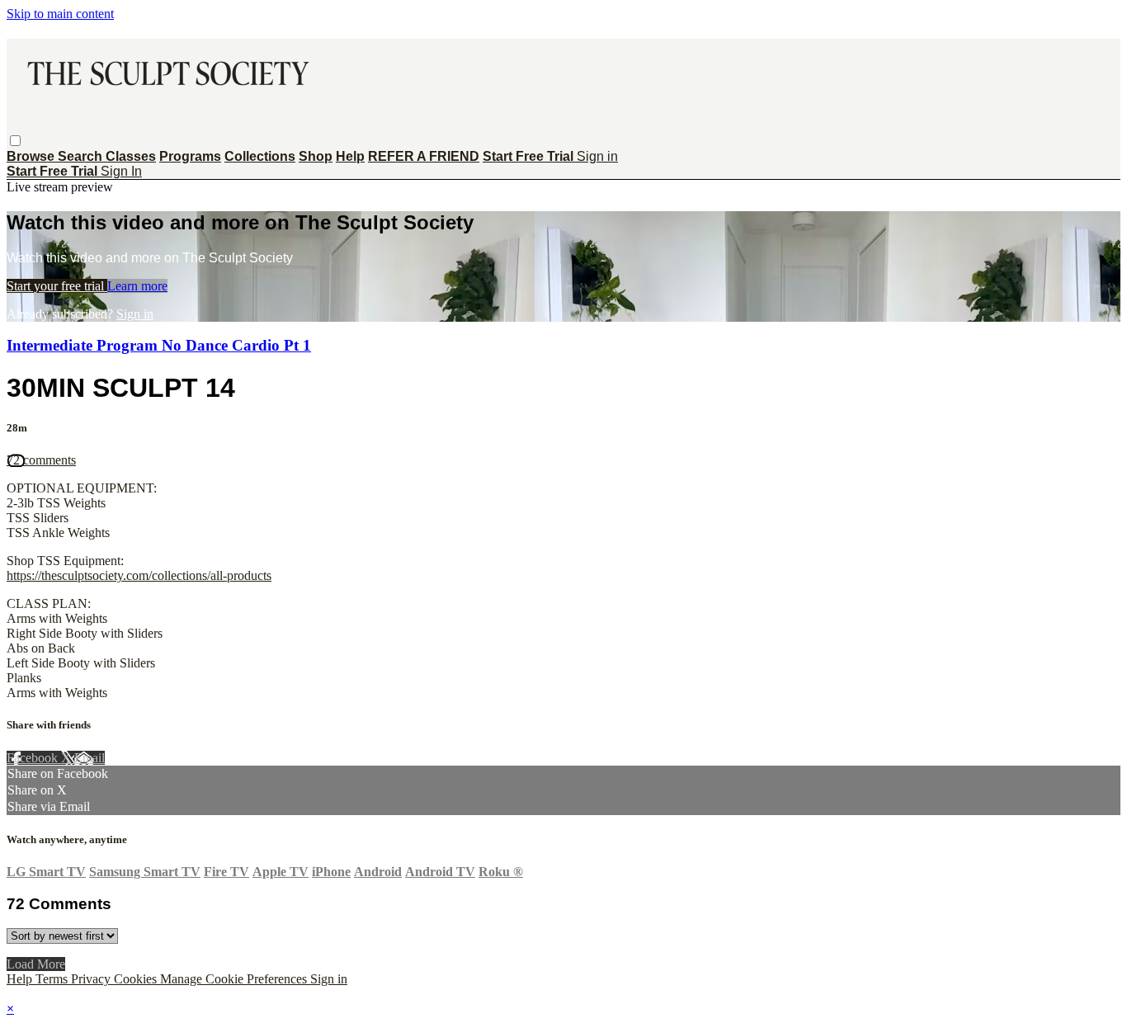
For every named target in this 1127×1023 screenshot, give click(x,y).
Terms (53, 979)
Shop (315, 156)
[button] (15, 140)
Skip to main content (60, 14)
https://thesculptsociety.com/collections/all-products (139, 575)
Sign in (597, 156)
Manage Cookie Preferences (235, 979)
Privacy (92, 979)
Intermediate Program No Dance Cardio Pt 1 (159, 345)
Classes (131, 156)
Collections (259, 156)
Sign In (121, 171)
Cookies (137, 979)
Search (82, 156)
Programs (190, 156)
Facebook (34, 758)
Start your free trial (57, 286)
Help (350, 156)
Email (89, 758)
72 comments (41, 460)
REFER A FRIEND (423, 156)
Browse (32, 156)
